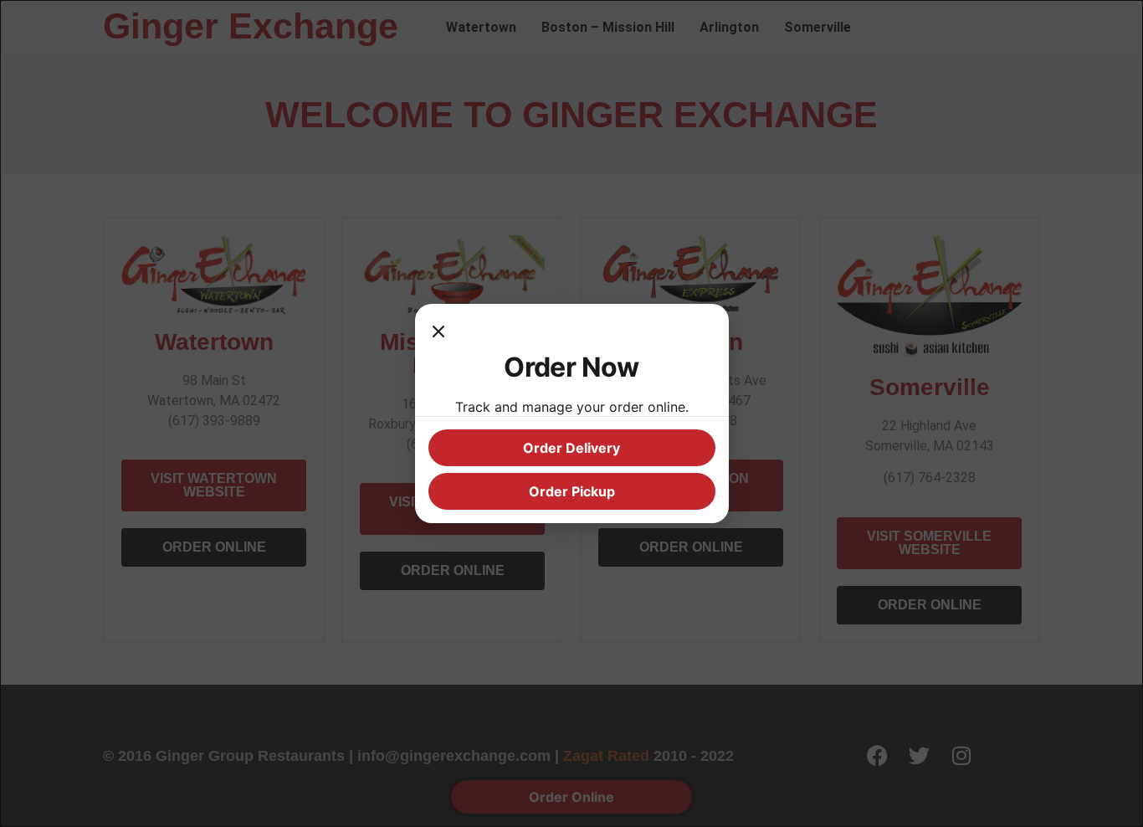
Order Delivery (571, 447)
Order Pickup (572, 491)
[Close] (438, 334)
